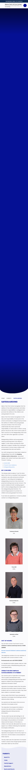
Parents (9, 398)
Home (3, 398)
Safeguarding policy (9, 467)
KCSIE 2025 (7, 463)
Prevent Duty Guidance (10, 465)
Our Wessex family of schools (14, 1)
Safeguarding (17, 398)
